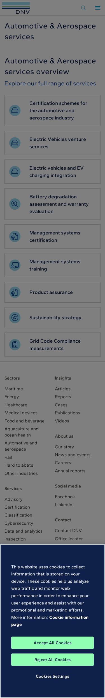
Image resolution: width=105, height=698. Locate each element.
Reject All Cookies (52, 659)
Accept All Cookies (52, 642)
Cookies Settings (52, 676)
